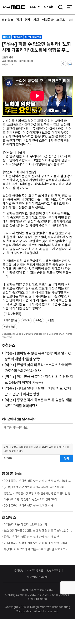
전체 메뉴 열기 (69, 7)
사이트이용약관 (35, 570)
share (63, 63)
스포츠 (60, 20)
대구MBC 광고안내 (37, 576)
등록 (66, 458)
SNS (33, 7)
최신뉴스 (8, 20)
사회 (36, 20)
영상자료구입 (54, 570)
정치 (19, 20)
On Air (48, 7)
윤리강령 (19, 570)
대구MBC (14, 7)
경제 (28, 20)
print (70, 63)
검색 (59, 7)
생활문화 (48, 20)
